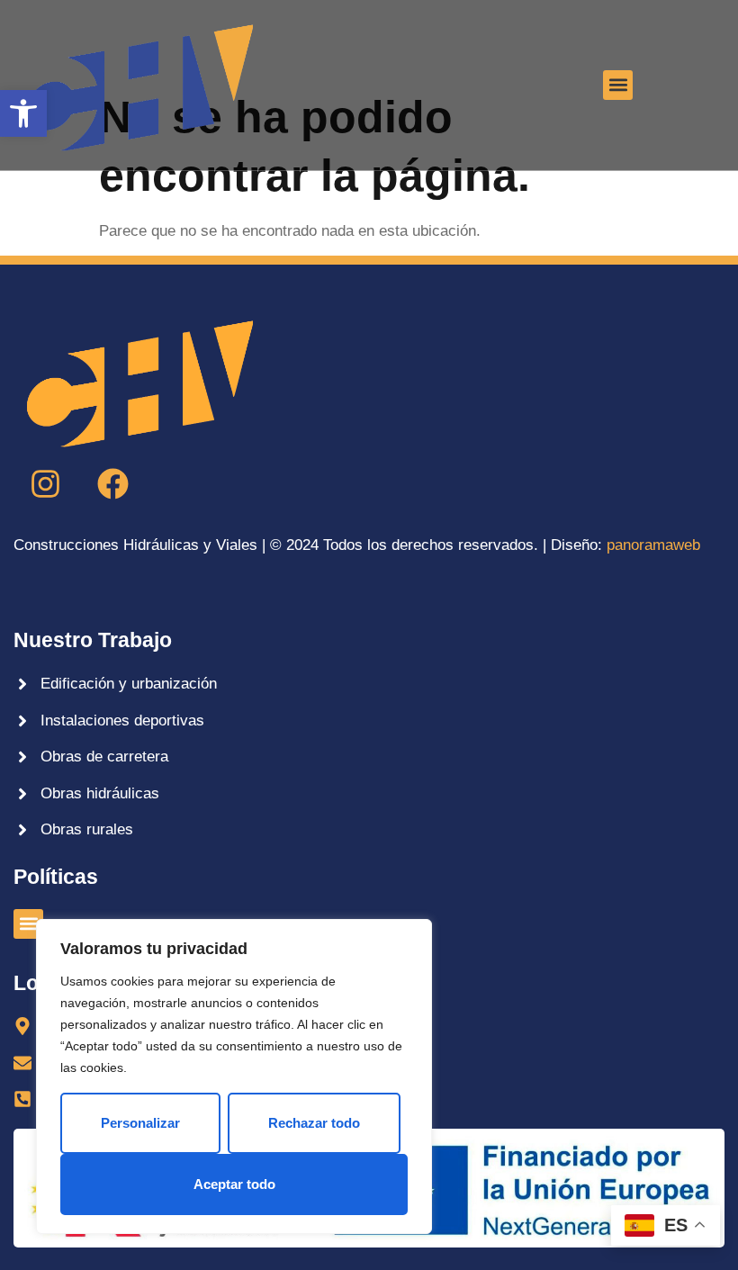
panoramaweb (653, 545)
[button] (23, 113)
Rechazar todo (314, 1122)
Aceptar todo (234, 1184)
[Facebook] (112, 484)
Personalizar (140, 1122)
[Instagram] (45, 484)
